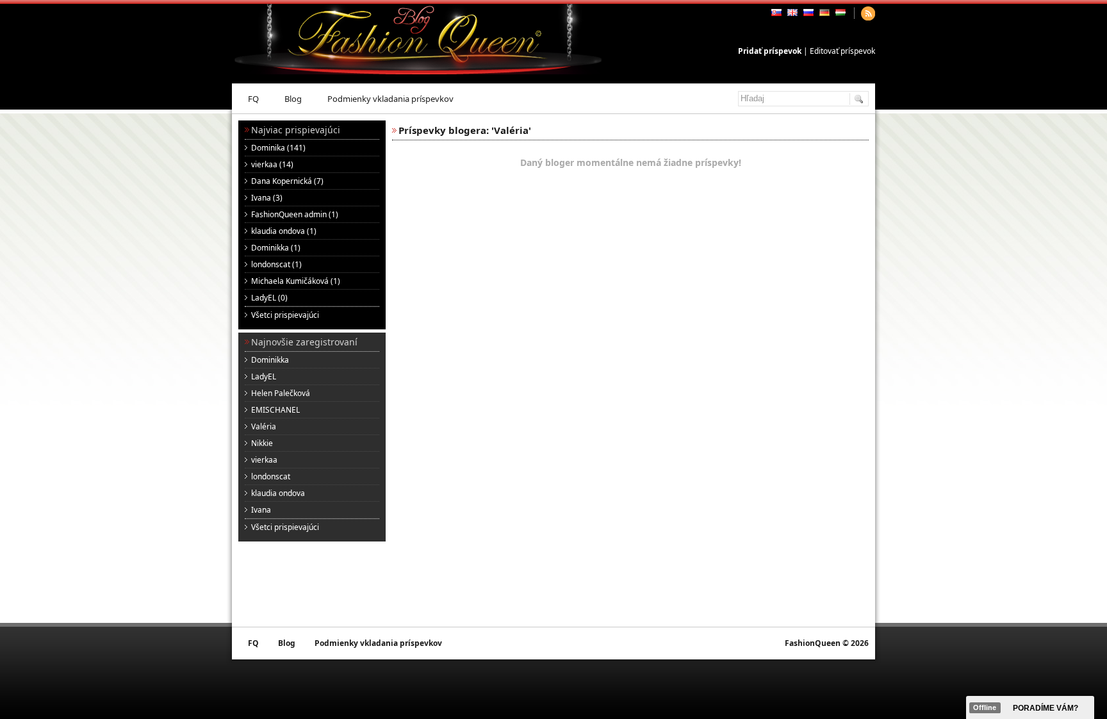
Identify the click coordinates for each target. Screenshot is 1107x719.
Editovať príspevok (842, 50)
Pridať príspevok (769, 50)
